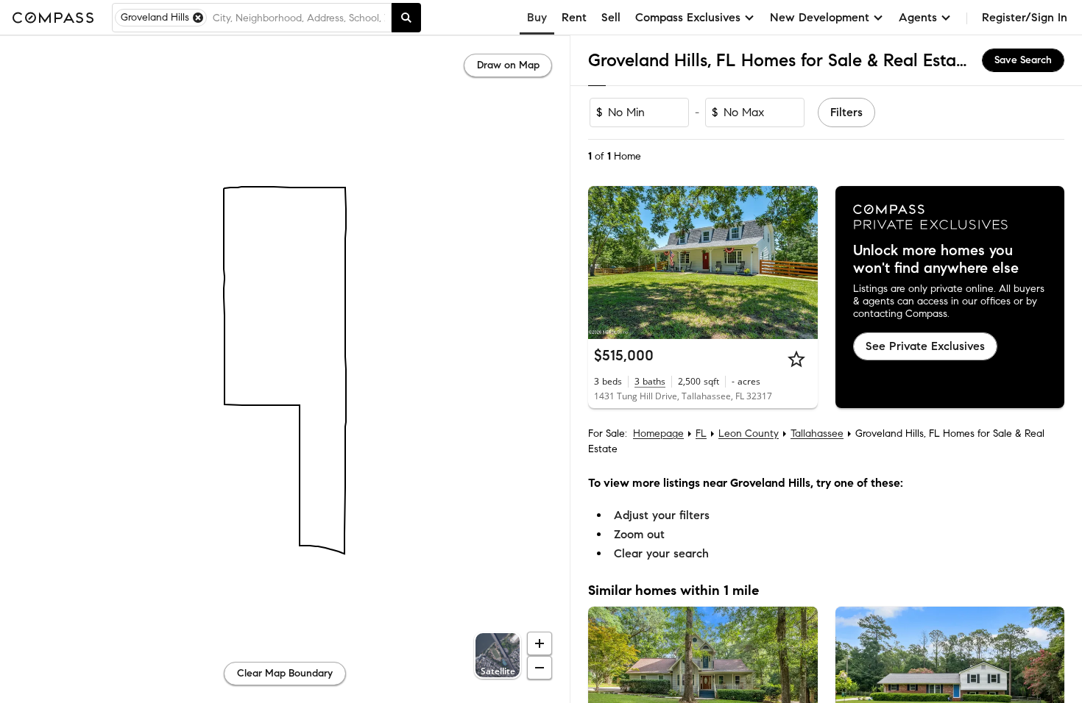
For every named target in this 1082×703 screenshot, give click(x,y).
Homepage (658, 433)
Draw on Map (508, 65)
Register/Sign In (1024, 17)
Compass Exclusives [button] (687, 17)
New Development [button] (819, 17)
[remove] (198, 18)
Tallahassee (817, 433)
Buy (537, 17)
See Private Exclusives (925, 346)
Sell (610, 17)
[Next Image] (800, 262)
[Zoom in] (539, 643)
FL (701, 433)
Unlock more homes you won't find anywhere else (936, 259)
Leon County (748, 433)
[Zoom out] (539, 667)
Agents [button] (918, 17)
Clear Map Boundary (285, 673)
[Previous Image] (606, 262)
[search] (406, 17)
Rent (574, 17)
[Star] (796, 359)
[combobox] (299, 18)
